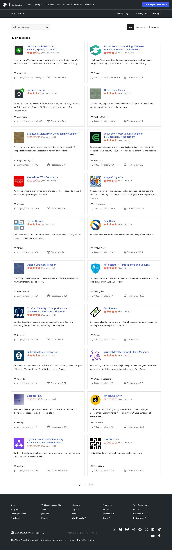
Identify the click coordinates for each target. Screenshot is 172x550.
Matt (136, 509)
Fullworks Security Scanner (42, 352)
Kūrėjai (75, 514)
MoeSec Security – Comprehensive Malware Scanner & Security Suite (47, 310)
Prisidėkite (107, 505)
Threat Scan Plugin (114, 90)
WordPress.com (141, 505)
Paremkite (108, 514)
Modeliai (45, 518)
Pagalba (75, 509)
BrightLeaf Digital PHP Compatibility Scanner (52, 133)
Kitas (91, 484)
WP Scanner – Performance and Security (127, 264)
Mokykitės (76, 505)
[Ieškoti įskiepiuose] (47, 27)
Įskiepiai (45, 514)
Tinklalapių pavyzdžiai (51, 505)
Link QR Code (111, 439)
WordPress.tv (79, 518)
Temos (44, 509)
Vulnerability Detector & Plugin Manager (126, 352)
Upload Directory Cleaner (41, 264)
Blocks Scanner (35, 221)
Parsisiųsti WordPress (156, 4)
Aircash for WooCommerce (42, 177)
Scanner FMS (34, 395)
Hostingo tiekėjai (18, 514)
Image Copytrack (113, 177)
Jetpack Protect (36, 90)
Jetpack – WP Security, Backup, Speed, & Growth (41, 48)
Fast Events (110, 308)
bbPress (138, 514)
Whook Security (113, 395)
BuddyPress (139, 518)
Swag (106, 518)
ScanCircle (110, 221)
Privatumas (15, 518)
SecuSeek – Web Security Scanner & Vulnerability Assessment (123, 135)
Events (106, 509)
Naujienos (15, 509)
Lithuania (40, 533)
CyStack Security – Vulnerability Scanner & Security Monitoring (45, 441)
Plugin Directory (18, 13)
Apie (13, 505)
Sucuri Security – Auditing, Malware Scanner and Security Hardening (124, 48)
